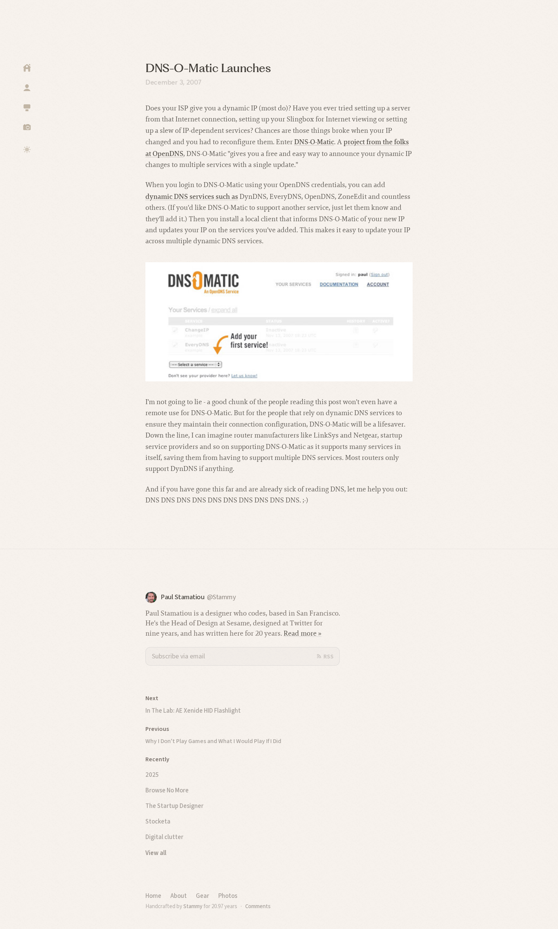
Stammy (192, 906)
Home (153, 895)
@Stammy (221, 597)
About (178, 895)
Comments (258, 906)
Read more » (303, 633)
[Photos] (27, 127)
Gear (202, 895)
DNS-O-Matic (314, 141)
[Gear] (27, 107)
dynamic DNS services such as (191, 196)
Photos (227, 895)
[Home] (27, 68)
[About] (27, 88)
